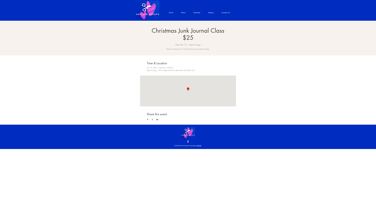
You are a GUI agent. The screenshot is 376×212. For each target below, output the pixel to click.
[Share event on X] (152, 119)
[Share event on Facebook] (148, 119)
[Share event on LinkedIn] (157, 119)
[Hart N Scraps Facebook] (188, 141)
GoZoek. (199, 146)
